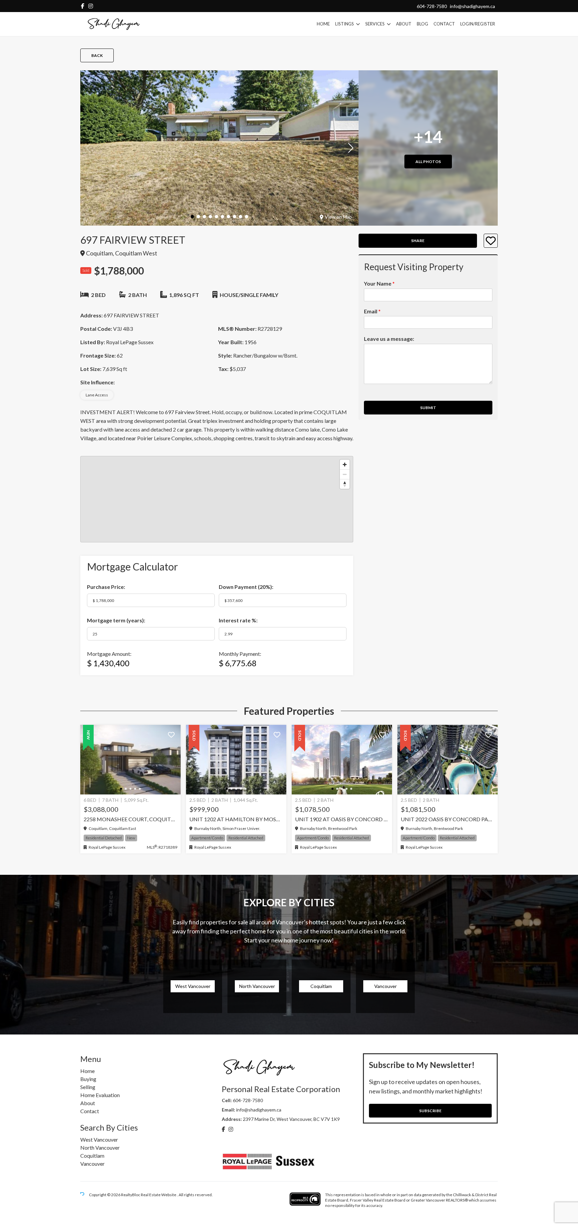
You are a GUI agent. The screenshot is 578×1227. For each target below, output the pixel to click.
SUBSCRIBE (430, 1110)
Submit (428, 407)
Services (375, 23)
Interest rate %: (238, 620)
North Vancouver (100, 1147)
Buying (88, 1079)
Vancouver (92, 1163)
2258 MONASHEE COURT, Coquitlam (130, 819)
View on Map (338, 217)
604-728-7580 (432, 6)
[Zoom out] (345, 474)
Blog (422, 23)
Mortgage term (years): (116, 620)
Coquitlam (92, 1155)
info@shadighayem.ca (472, 6)
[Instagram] (91, 5)
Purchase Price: (106, 587)
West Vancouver (99, 1139)
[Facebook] (82, 5)
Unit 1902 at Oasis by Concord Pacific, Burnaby (342, 819)
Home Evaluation (100, 1095)
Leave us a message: (389, 339)
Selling (87, 1087)
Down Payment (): (246, 587)
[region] (217, 499)
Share (417, 240)
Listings (344, 23)
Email (372, 311)
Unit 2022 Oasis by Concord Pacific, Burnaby (447, 819)
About (403, 23)
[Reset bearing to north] (345, 484)
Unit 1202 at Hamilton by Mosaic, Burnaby (236, 819)
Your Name (379, 283)
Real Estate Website (159, 1194)
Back (97, 55)
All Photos (428, 161)
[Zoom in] (345, 464)
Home (323, 23)
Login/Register (477, 23)
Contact (444, 23)
